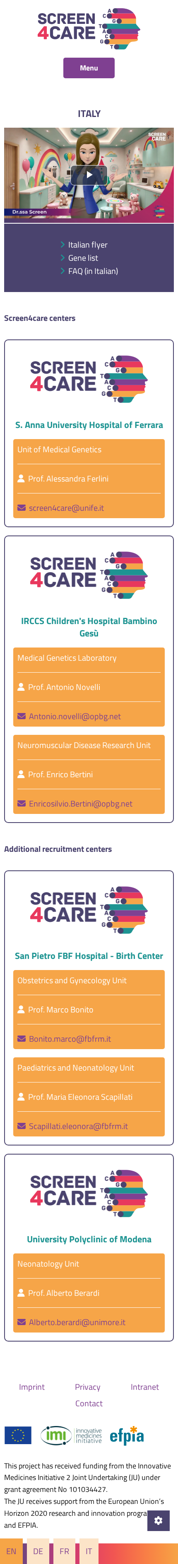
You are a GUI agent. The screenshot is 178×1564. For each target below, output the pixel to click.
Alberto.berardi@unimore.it (75, 1322)
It (89, 1551)
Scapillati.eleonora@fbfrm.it (77, 1126)
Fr (64, 1551)
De (38, 1551)
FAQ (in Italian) (93, 270)
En (11, 1551)
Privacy (88, 1386)
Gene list (83, 257)
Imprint (32, 1386)
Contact (89, 1403)
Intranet (145, 1386)
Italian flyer (88, 244)
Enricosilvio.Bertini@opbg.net (79, 803)
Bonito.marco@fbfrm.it (68, 1038)
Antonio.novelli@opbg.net (73, 716)
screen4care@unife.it (65, 507)
